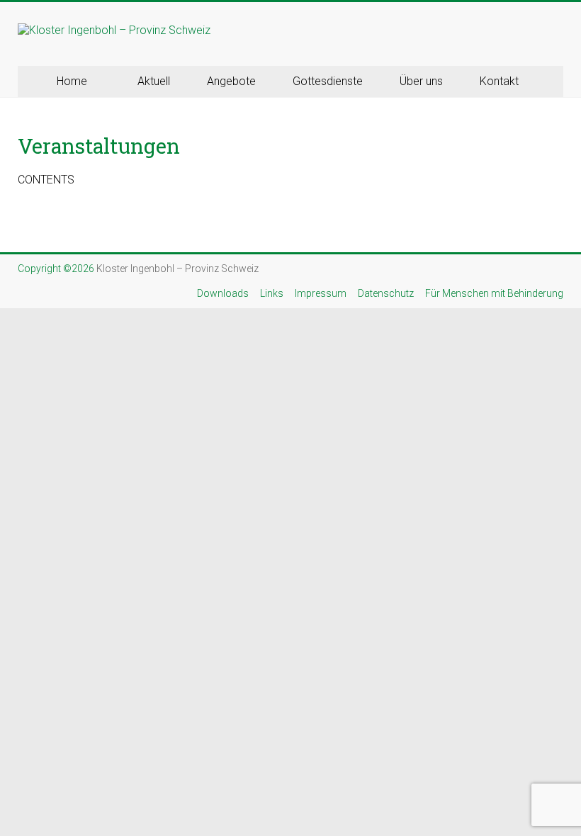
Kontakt (499, 81)
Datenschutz (386, 293)
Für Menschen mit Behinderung (494, 293)
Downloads (223, 293)
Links (271, 293)
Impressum (320, 293)
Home (72, 81)
